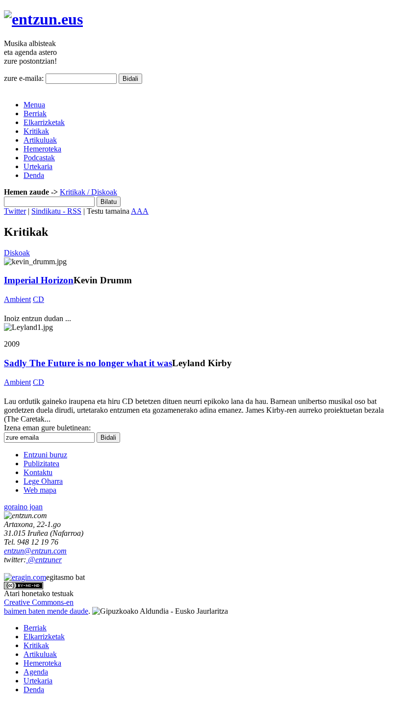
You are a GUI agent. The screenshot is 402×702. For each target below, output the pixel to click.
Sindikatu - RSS (56, 211)
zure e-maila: (24, 78)
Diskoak (17, 253)
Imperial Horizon (39, 280)
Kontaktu (38, 472)
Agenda (36, 672)
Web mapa (40, 490)
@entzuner (44, 559)
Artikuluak (40, 140)
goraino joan (23, 506)
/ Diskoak (101, 192)
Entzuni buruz (45, 455)
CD (38, 299)
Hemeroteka (42, 149)
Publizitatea (41, 463)
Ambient (17, 299)
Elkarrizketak (44, 122)
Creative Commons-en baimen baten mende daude (46, 606)
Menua (34, 104)
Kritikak (36, 131)
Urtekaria (38, 166)
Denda (34, 175)
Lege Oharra (43, 481)
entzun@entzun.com (35, 551)
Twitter (15, 211)
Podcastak (39, 157)
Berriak (35, 113)
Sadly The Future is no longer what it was (88, 363)
